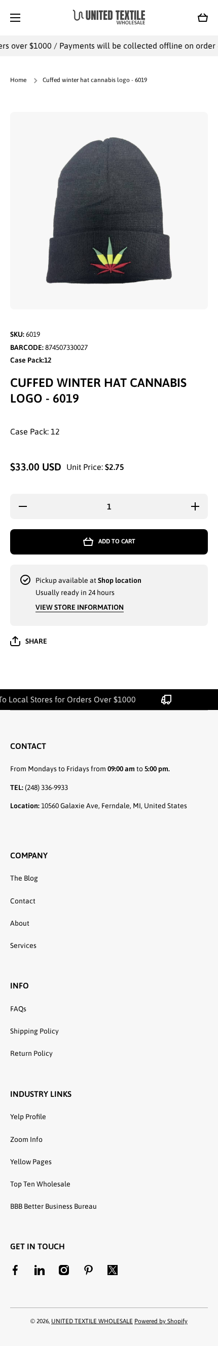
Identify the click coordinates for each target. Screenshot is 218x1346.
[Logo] (109, 17)
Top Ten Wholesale (40, 1184)
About (19, 923)
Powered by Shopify (161, 1321)
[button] (203, 18)
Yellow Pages (31, 1162)
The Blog (24, 878)
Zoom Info (26, 1139)
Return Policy (31, 1053)
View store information (79, 607)
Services (23, 945)
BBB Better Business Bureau (53, 1206)
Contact (22, 901)
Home (18, 80)
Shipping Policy (34, 1031)
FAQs (18, 1009)
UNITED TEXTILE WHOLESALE (92, 1321)
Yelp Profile (28, 1117)
